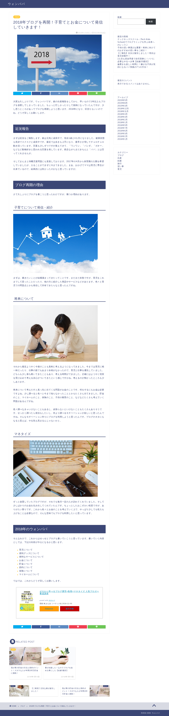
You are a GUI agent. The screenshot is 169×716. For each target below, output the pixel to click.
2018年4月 (123, 114)
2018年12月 (123, 108)
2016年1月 (123, 139)
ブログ (17, 17)
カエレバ (52, 600)
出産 (120, 158)
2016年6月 (123, 131)
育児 (120, 169)
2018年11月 (123, 111)
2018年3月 (123, 117)
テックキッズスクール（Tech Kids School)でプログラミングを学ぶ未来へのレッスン (136, 42)
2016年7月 (123, 128)
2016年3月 (123, 133)
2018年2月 (123, 119)
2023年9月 (123, 100)
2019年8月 (123, 103)
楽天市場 (70, 609)
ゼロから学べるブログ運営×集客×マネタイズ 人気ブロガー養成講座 (69, 592)
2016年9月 (123, 125)
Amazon (49, 609)
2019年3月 (123, 106)
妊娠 (120, 161)
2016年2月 (123, 136)
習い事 (121, 166)
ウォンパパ (16, 4)
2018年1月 (123, 122)
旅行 (120, 163)
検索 (120, 17)
